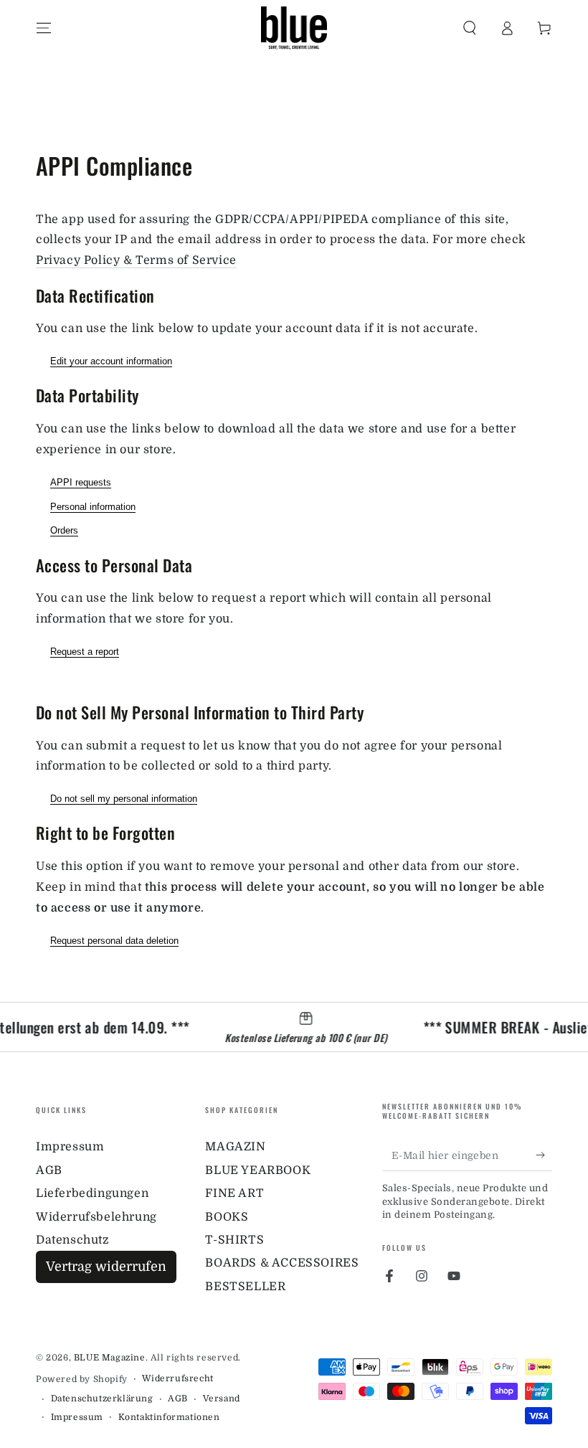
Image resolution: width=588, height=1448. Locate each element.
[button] (469, 28)
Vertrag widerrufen (106, 1266)
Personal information (93, 506)
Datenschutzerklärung (102, 1398)
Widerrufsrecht (177, 1378)
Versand (221, 1398)
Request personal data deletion (114, 940)
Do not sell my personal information (123, 798)
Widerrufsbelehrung (96, 1217)
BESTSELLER (245, 1286)
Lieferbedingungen (92, 1193)
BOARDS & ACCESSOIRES (282, 1263)
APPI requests (80, 482)
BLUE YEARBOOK (257, 1170)
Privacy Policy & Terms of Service (136, 260)
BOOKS (226, 1217)
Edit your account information (111, 361)
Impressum (70, 1146)
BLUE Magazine (110, 1358)
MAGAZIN (235, 1146)
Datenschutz (73, 1240)
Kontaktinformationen (169, 1417)
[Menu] (43, 28)
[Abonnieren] (544, 1154)
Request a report (84, 651)
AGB (49, 1170)
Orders (64, 530)
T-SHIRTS (234, 1240)
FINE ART (234, 1193)
